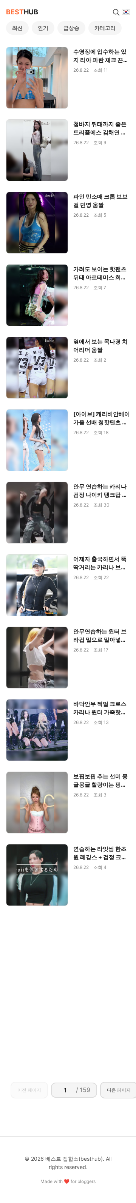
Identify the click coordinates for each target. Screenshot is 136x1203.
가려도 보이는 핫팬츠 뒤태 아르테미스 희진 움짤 (100, 277)
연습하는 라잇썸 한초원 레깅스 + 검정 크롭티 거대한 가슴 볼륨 (100, 857)
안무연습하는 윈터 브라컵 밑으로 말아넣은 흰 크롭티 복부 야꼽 (100, 640)
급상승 (71, 28)
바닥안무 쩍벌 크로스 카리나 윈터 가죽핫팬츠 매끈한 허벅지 (100, 712)
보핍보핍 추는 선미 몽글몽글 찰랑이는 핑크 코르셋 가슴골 (100, 784)
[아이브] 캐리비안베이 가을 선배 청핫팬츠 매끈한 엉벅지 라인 (101, 422)
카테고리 (105, 28)
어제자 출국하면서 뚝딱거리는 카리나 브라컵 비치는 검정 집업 (100, 567)
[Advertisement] (68, 987)
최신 (17, 28)
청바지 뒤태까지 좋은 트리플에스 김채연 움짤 (100, 132)
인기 (43, 28)
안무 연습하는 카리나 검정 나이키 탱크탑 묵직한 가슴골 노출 (100, 495)
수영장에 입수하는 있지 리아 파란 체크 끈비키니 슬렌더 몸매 (101, 60)
